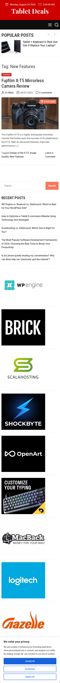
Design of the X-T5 (19, 153)
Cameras (6, 75)
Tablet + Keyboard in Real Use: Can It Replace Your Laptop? (33, 43)
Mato (11, 92)
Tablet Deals (30, 11)
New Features (17, 156)
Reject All (30, 677)
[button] (54, 34)
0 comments (45, 92)
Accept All (30, 661)
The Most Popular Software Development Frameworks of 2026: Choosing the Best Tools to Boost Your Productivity (29, 244)
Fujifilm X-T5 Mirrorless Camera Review (22, 83)
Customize (30, 669)
